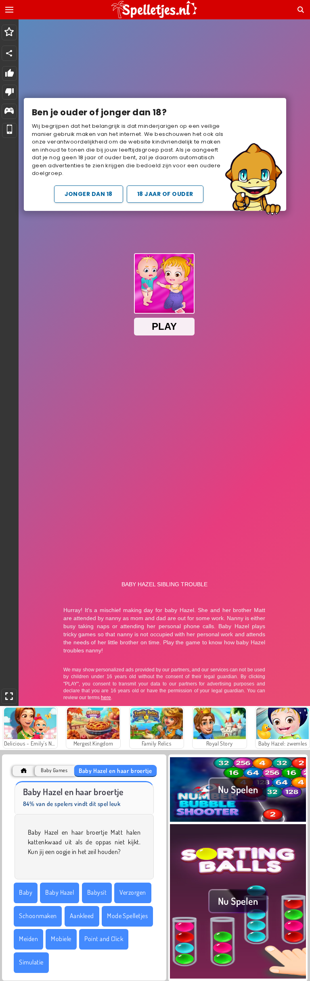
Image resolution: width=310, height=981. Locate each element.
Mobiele (61, 939)
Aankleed (82, 916)
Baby (25, 892)
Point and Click (103, 939)
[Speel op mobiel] (9, 130)
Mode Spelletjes (127, 916)
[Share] (9, 53)
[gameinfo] (9, 111)
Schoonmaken (38, 916)
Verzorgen (132, 892)
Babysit (97, 892)
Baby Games (54, 770)
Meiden (28, 939)
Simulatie (31, 962)
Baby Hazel (59, 892)
